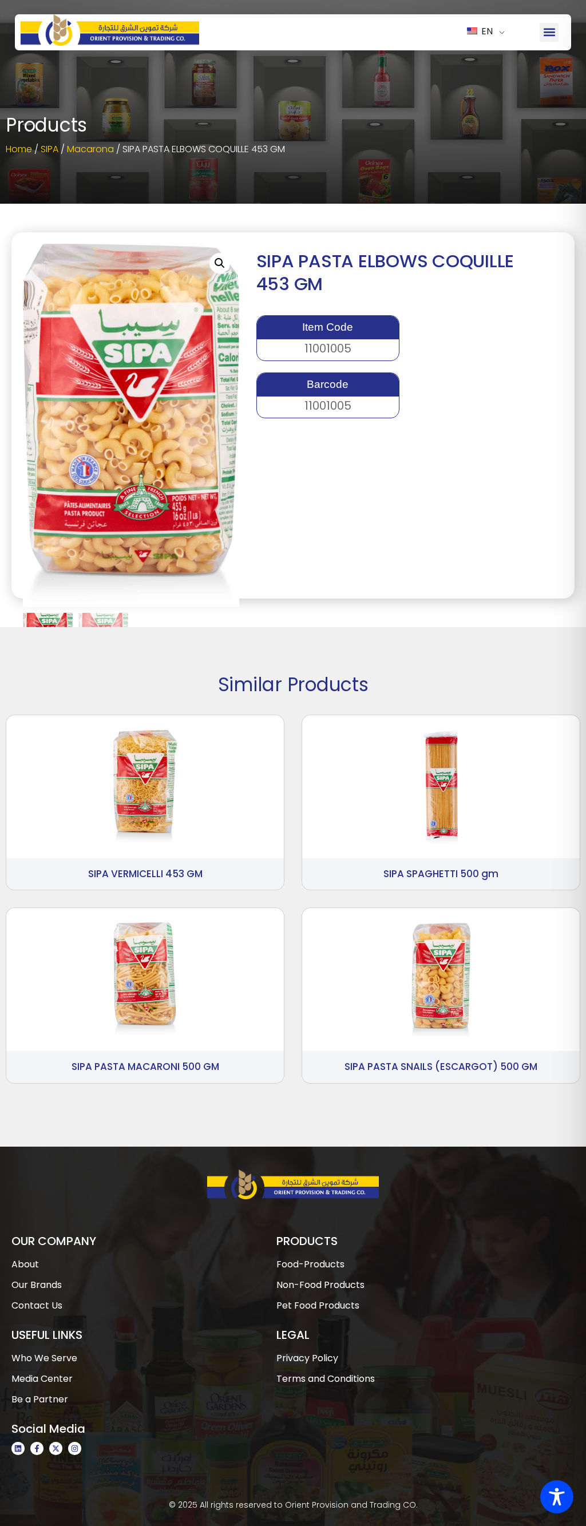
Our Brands (36, 1284)
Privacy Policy (307, 1358)
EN (486, 31)
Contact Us (36, 1305)
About (25, 1264)
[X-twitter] (55, 1448)
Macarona (90, 149)
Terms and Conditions (325, 1378)
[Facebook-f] (36, 1448)
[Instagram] (74, 1448)
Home (19, 149)
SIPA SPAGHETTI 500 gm (440, 874)
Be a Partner (39, 1399)
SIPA (49, 149)
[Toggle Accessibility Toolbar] (557, 1497)
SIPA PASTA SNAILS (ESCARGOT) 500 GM (441, 1066)
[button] (549, 32)
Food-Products (310, 1264)
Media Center (42, 1378)
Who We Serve (44, 1358)
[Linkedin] (18, 1448)
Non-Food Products (320, 1284)
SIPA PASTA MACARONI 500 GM (145, 1066)
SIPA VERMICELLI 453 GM (145, 874)
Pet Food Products (317, 1305)
